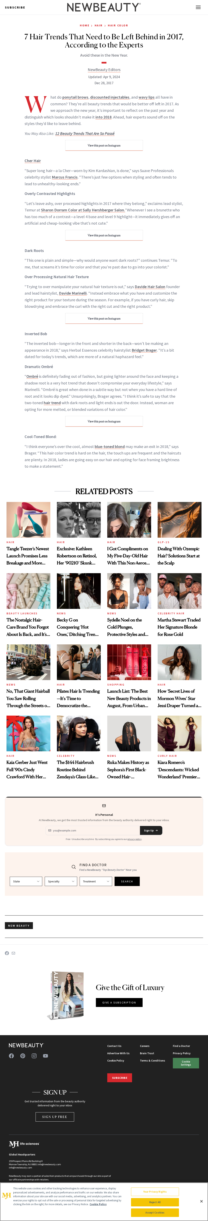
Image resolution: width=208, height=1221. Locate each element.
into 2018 (103, 117)
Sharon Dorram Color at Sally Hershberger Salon (82, 209)
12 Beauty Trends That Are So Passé (85, 133)
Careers (145, 1046)
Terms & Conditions (152, 1060)
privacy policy (134, 839)
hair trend (52, 402)
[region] (104, 1201)
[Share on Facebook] (7, 953)
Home (84, 25)
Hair (99, 25)
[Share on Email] (13, 953)
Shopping (116, 684)
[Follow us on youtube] (45, 1055)
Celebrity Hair (171, 613)
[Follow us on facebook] (11, 1055)
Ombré (32, 376)
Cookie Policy (115, 1060)
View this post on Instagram (104, 145)
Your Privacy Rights (155, 1191)
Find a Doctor (181, 1046)
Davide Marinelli (73, 293)
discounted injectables (109, 97)
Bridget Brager (144, 350)
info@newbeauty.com (20, 1167)
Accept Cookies (154, 1212)
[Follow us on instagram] (34, 1055)
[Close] (201, 1201)
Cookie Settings (186, 1063)
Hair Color (118, 25)
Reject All (155, 1202)
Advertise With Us (118, 1053)
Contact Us (114, 1046)
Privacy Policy (182, 1053)
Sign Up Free (54, 1117)
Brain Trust (147, 1053)
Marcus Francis (65, 177)
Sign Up (149, 830)
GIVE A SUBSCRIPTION (119, 1002)
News (61, 613)
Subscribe (15, 7)
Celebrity (66, 756)
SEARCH (127, 881)
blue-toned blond (110, 446)
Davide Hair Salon (150, 286)
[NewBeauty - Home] (104, 7)
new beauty (19, 925)
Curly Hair (167, 756)
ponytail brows (75, 97)
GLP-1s (164, 542)
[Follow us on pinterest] (22, 1055)
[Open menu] (198, 7)
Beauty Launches (22, 613)
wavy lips (147, 97)
